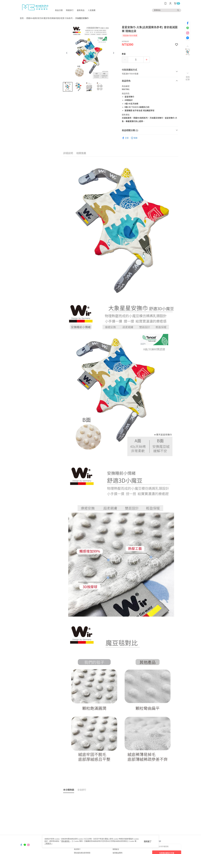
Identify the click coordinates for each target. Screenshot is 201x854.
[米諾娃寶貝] (35, 7)
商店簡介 (77, 849)
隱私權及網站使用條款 (82, 853)
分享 (127, 138)
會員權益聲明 (117, 853)
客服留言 (116, 849)
